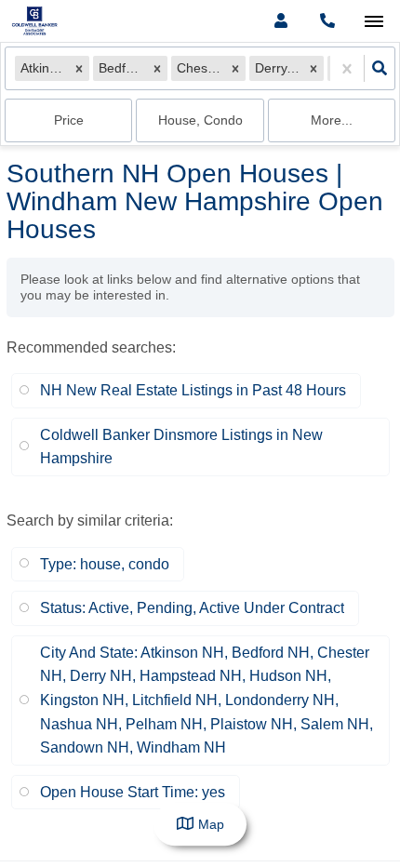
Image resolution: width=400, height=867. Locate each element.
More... (332, 120)
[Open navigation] (373, 22)
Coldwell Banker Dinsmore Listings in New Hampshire (181, 447)
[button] (79, 69)
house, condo (200, 120)
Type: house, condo (104, 564)
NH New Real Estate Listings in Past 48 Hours (193, 390)
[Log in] (280, 21)
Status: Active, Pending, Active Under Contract (192, 608)
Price (69, 120)
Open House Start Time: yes (132, 792)
